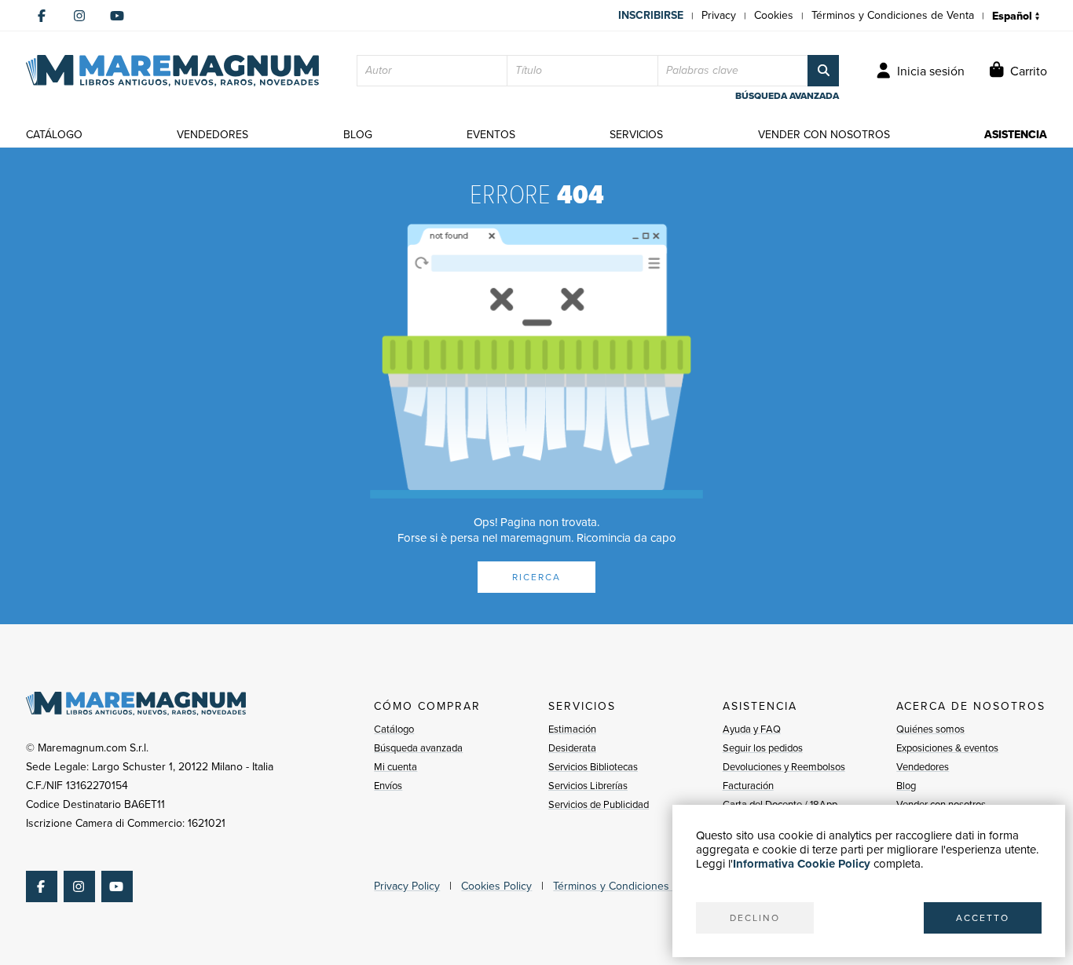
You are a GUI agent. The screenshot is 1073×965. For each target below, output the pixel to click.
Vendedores (922, 766)
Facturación (748, 785)
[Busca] (823, 70)
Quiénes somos (930, 729)
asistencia (1015, 134)
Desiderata (572, 747)
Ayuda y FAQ (752, 729)
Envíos (388, 785)
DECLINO (755, 918)
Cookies (773, 15)
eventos (491, 134)
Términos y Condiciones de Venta (892, 15)
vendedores (212, 134)
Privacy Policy (407, 886)
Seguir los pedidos (763, 747)
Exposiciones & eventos (947, 747)
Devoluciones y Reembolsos (784, 766)
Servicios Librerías (588, 785)
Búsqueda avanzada (418, 747)
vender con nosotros (824, 134)
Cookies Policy (496, 886)
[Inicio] (172, 70)
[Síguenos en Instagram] (79, 15)
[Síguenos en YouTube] (117, 15)
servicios (636, 134)
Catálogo (394, 729)
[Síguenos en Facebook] (41, 15)
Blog (906, 785)
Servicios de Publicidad (598, 804)
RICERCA (536, 577)
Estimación (572, 729)
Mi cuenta (395, 766)
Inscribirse (650, 15)
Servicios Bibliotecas (593, 766)
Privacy (718, 15)
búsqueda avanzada (787, 96)
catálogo (54, 134)
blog (357, 134)
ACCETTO (982, 918)
